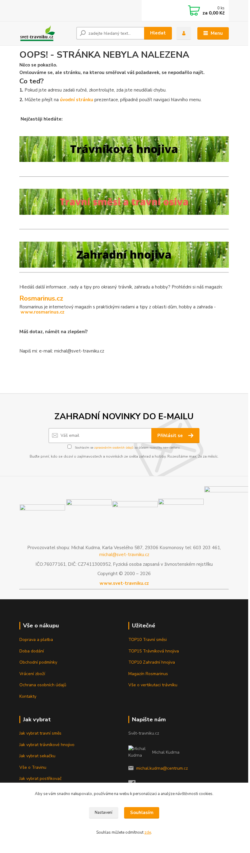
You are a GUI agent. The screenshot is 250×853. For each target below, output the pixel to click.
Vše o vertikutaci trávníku (152, 685)
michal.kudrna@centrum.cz (162, 768)
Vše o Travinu (32, 767)
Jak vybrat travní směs (40, 733)
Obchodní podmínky (38, 662)
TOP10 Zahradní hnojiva (151, 662)
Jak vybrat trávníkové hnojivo (46, 745)
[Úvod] (45, 33)
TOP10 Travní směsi (147, 639)
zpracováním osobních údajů (113, 448)
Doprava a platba (36, 639)
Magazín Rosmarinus (148, 674)
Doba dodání (31, 651)
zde (147, 832)
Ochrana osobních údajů (42, 685)
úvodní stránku (76, 100)
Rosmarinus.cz (41, 298)
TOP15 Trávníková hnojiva (153, 651)
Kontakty (27, 696)
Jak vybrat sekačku (37, 756)
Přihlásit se (170, 436)
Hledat (158, 33)
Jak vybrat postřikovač (40, 778)
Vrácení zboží (32, 674)
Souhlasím (141, 813)
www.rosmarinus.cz (42, 312)
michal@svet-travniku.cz (124, 555)
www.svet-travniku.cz (124, 583)
